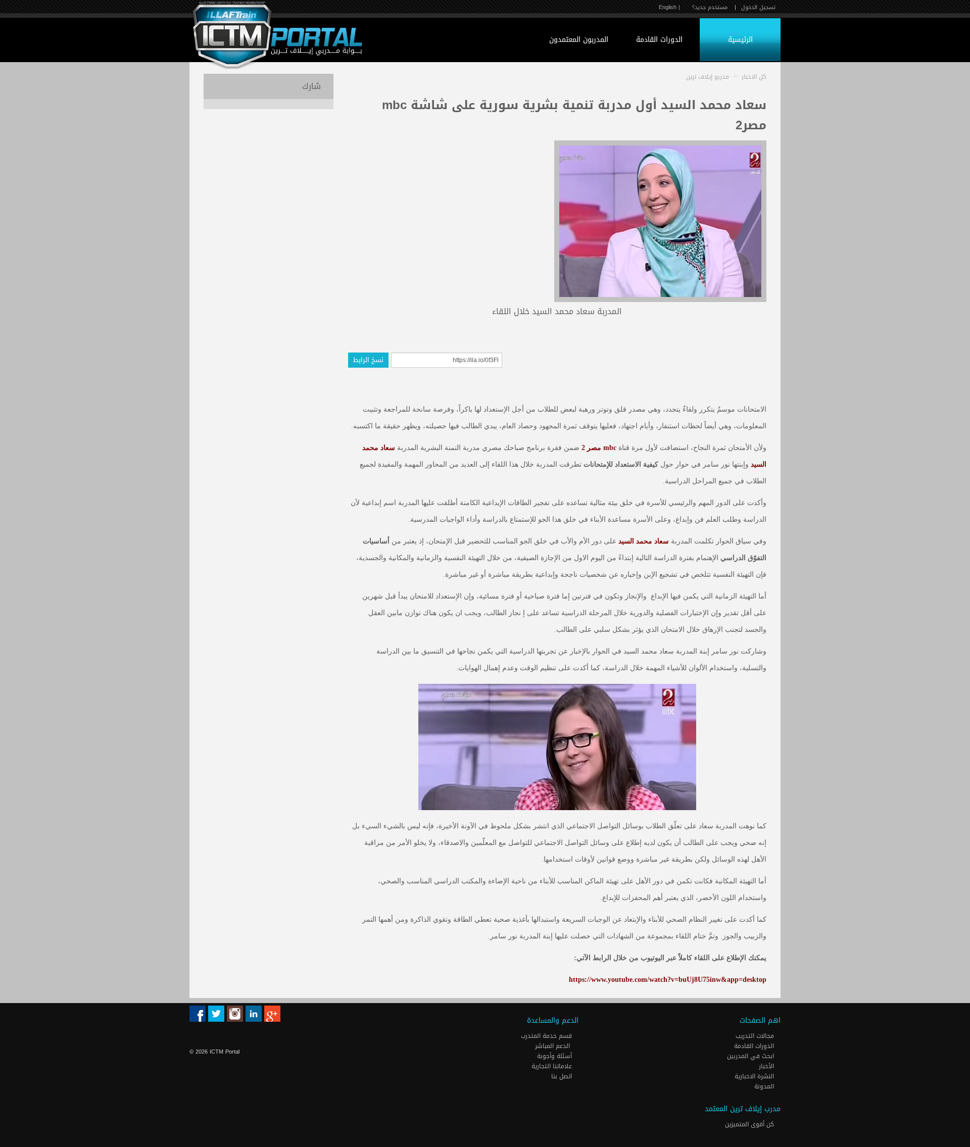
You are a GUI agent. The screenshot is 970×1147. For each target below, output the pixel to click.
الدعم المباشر (552, 1046)
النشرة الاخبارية (755, 1076)
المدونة (765, 1086)
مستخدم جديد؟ (710, 7)
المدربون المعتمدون (578, 39)
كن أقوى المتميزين (750, 1124)
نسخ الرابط (368, 360)
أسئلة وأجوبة (555, 1056)
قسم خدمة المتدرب (547, 1035)
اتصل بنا (562, 1076)
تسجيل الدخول (758, 7)
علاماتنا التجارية (552, 1066)
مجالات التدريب (756, 1035)
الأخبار (767, 1066)
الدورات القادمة (659, 39)
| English (669, 7)
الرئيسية (740, 39)
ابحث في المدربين (751, 1056)
